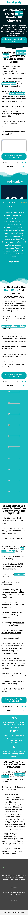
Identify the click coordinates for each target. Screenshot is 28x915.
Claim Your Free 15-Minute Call (14, 40)
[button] (2, 242)
